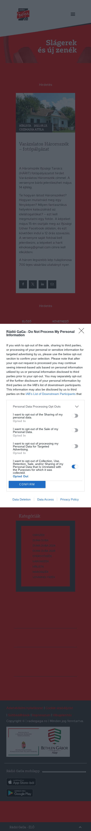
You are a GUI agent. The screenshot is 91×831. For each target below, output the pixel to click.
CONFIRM (27, 484)
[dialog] (45, 415)
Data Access (45, 499)
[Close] (83, 332)
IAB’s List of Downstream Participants (51, 394)
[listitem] (45, 406)
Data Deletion (21, 499)
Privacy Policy (69, 499)
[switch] (75, 416)
